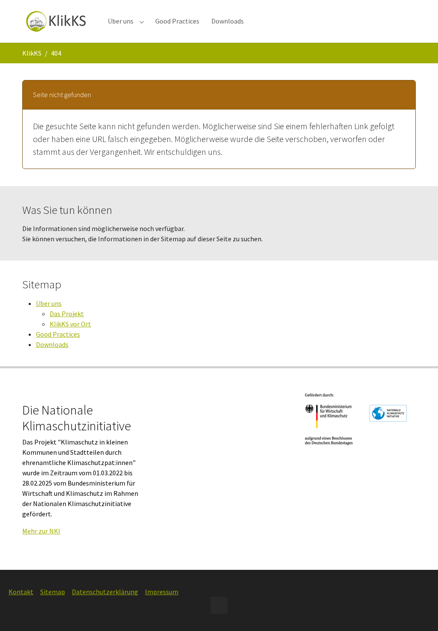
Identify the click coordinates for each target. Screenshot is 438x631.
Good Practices (58, 334)
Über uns (49, 303)
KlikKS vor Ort (70, 324)
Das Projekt (67, 313)
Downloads (52, 344)
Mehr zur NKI (41, 531)
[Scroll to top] (419, 612)
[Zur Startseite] (56, 21)
